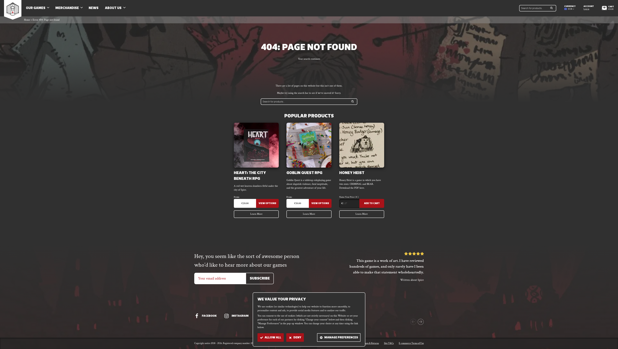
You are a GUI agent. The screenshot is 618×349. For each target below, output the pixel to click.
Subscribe (260, 278)
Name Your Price (349, 197)
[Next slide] (421, 322)
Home (27, 20)
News (93, 8)
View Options (267, 203)
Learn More (256, 214)
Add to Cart (372, 203)
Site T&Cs (389, 343)
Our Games (35, 8)
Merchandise (67, 8)
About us (113, 8)
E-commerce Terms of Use (411, 343)
